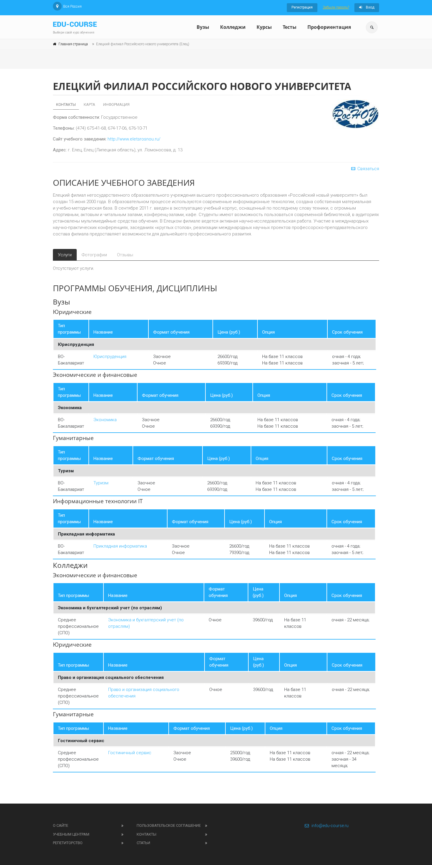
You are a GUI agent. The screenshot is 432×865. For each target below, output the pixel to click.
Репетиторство (68, 843)
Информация (116, 104)
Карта (89, 104)
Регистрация (302, 7)
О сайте (60, 825)
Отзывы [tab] (125, 254)
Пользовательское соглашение (169, 825)
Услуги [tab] (65, 254)
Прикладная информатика (120, 546)
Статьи (143, 843)
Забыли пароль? (336, 7)
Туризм (100, 483)
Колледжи (233, 27)
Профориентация (329, 27)
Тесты (290, 27)
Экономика (105, 419)
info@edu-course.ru (330, 825)
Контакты (66, 104)
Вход (369, 7)
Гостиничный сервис (129, 752)
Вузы (203, 27)
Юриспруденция (109, 356)
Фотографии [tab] (94, 254)
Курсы (264, 27)
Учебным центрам (71, 834)
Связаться (367, 168)
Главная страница (73, 44)
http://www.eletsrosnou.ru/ (134, 139)
